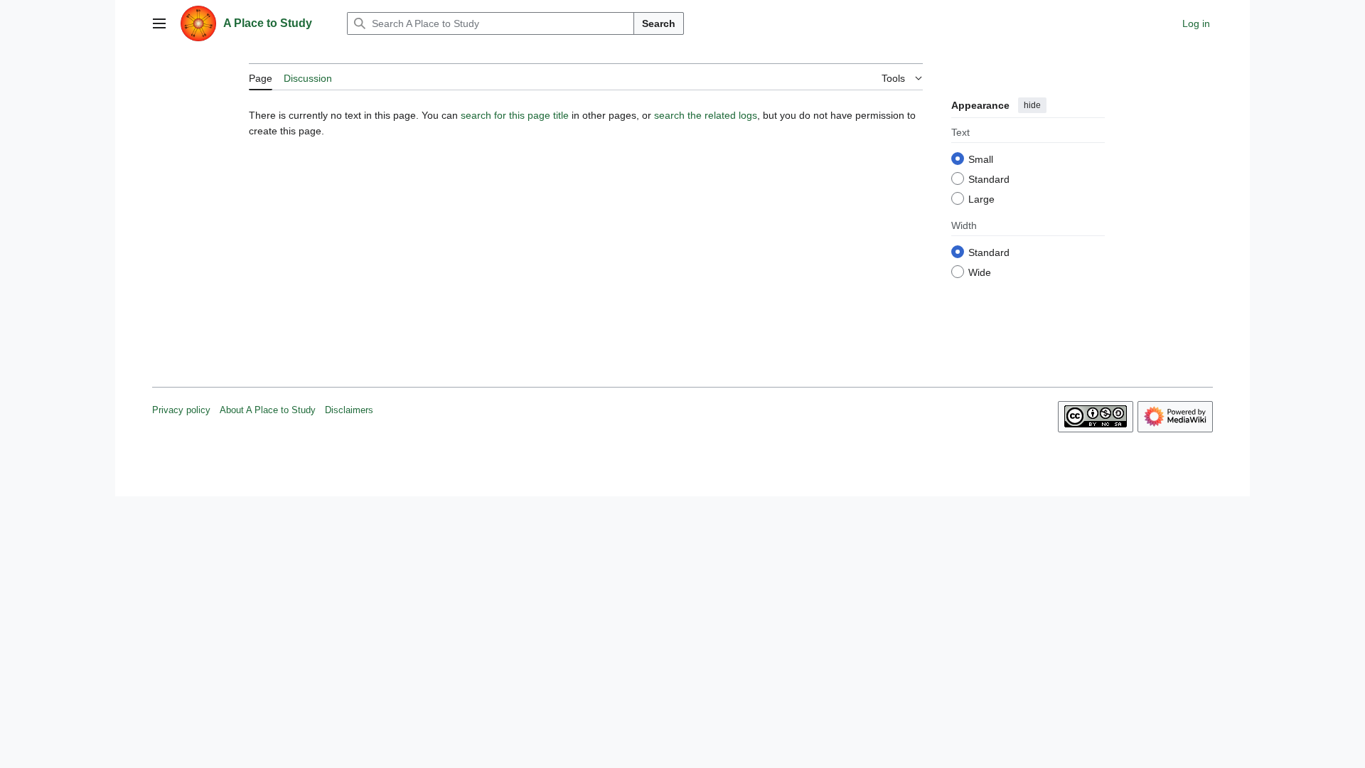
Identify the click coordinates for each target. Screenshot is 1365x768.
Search (658, 23)
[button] (159, 23)
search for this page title (515, 115)
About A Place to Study (268, 410)
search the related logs (705, 115)
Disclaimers (349, 410)
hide (1032, 105)
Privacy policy (181, 410)
